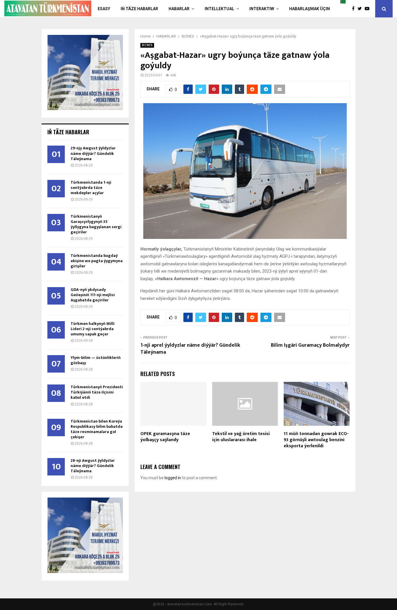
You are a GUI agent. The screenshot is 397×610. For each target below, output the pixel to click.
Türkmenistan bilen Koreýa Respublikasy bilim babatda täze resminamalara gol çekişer (97, 429)
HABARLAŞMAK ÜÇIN (309, 8)
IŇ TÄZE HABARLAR (139, 8)
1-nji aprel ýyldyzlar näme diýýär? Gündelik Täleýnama (190, 349)
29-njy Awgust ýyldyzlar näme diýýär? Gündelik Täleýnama (93, 153)
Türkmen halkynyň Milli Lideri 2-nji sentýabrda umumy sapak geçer (93, 328)
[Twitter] (361, 8)
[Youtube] (368, 8)
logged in (172, 477)
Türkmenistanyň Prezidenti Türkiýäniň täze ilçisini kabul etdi (97, 392)
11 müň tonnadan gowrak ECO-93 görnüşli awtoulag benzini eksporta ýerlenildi (316, 440)
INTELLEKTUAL (219, 8)
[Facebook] (354, 8)
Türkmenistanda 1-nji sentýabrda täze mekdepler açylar (91, 187)
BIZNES (147, 45)
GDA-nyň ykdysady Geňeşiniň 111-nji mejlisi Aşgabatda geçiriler (93, 294)
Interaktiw (261, 8)
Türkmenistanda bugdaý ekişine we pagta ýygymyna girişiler (97, 260)
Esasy (104, 8)
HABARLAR (179, 8)
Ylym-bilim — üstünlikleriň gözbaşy (96, 360)
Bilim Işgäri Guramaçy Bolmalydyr (310, 345)
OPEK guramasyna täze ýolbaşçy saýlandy (165, 437)
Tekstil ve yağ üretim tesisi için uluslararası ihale (241, 437)
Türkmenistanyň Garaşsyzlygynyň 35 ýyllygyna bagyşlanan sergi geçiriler (96, 224)
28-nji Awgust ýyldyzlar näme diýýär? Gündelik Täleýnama (93, 465)
